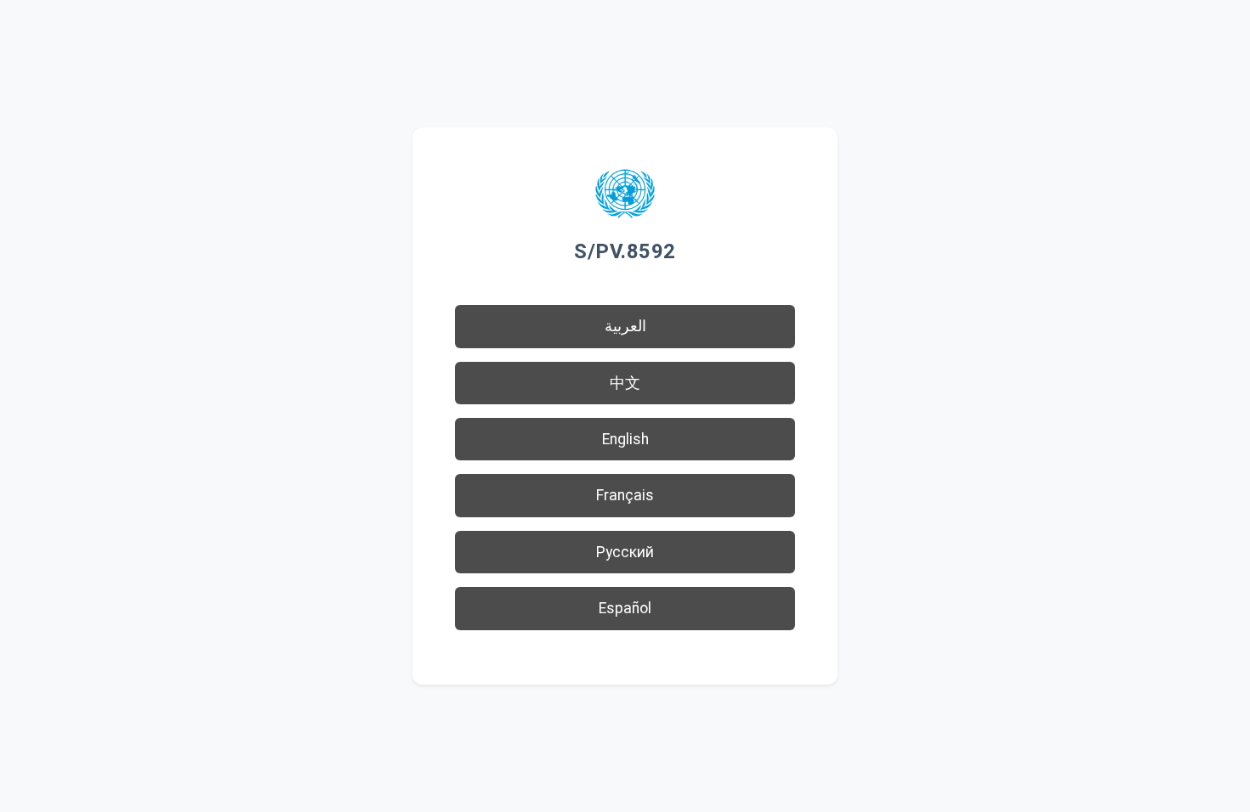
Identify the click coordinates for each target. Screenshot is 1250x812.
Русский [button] (625, 552)
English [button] (625, 439)
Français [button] (625, 495)
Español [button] (625, 608)
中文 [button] (625, 383)
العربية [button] (625, 326)
